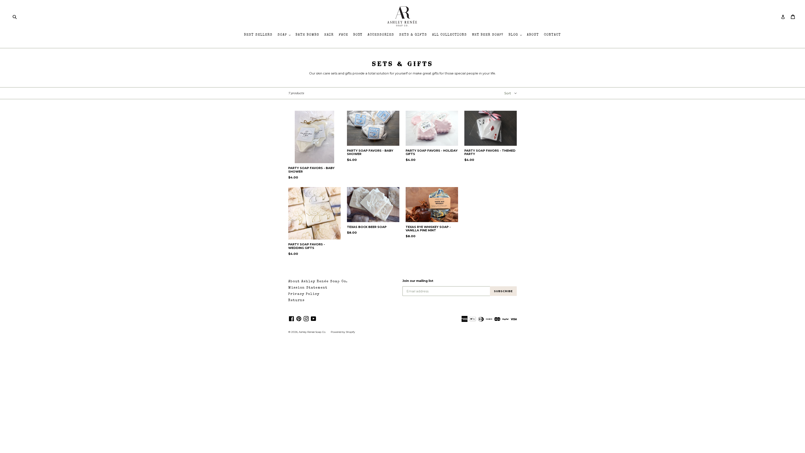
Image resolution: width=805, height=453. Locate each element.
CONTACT (552, 35)
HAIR (329, 35)
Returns (296, 300)
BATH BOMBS (307, 35)
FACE (343, 35)
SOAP (285, 35)
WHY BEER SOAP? (488, 35)
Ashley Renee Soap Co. (313, 331)
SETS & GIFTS (413, 35)
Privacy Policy (303, 294)
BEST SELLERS (258, 35)
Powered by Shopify (343, 331)
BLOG (516, 35)
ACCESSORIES (380, 35)
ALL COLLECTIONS (449, 35)
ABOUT (533, 35)
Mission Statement (307, 288)
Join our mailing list (417, 281)
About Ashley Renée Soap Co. (318, 281)
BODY (357, 35)
